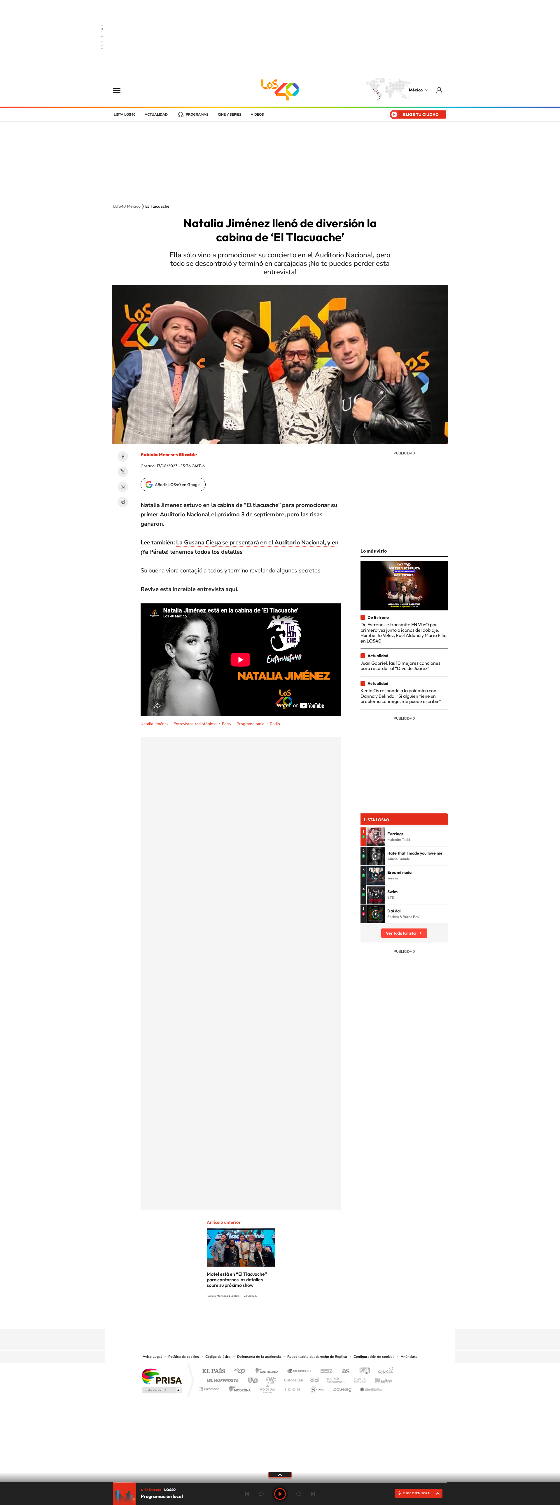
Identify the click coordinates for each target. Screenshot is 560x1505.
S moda (317, 1387)
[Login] (440, 90)
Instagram (274, 1317)
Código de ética (218, 1356)
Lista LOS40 (124, 114)
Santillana (268, 1371)
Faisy (226, 724)
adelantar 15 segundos (298, 1493)
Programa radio (251, 724)
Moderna (238, 1387)
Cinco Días (292, 1378)
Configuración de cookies (374, 1356)
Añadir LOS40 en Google (178, 484)
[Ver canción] (375, 836)
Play (280, 1494)
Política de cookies (183, 1356)
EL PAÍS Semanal (336, 1378)
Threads (309, 1317)
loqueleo (342, 1387)
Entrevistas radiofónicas (195, 724)
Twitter (123, 471)
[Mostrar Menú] (120, 90)
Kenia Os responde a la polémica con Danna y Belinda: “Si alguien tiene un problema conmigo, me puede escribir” (400, 696)
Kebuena (379, 1378)
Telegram (123, 502)
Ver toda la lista (401, 933)
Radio (275, 724)
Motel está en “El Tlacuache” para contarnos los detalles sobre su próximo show (237, 1279)
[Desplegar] (280, 1474)
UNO (253, 1378)
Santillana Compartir (299, 1371)
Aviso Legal (152, 1356)
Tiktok (251, 1317)
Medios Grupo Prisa (161, 1390)
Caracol (384, 1371)
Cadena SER (324, 1371)
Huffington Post (221, 1378)
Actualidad (156, 114)
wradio (270, 1378)
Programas (197, 114)
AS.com (343, 1371)
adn (362, 1371)
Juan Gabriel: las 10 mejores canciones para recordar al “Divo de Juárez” (400, 665)
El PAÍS (213, 1371)
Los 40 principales (241, 1371)
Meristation (370, 1387)
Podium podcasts (267, 1387)
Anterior (247, 1493)
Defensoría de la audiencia (259, 1356)
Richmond (209, 1387)
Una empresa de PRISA (162, 1376)
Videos (257, 114)
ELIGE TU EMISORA (416, 1493)
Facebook (123, 456)
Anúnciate (409, 1356)
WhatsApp (123, 487)
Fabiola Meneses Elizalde (169, 454)
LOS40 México (280, 90)
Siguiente (312, 1493)
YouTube (262, 1317)
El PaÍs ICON (292, 1387)
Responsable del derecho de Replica (317, 1356)
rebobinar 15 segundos (261, 1493)
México (416, 90)
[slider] (280, 1482)
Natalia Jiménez (154, 724)
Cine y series (230, 114)
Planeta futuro (357, 1378)
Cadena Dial (314, 1378)
